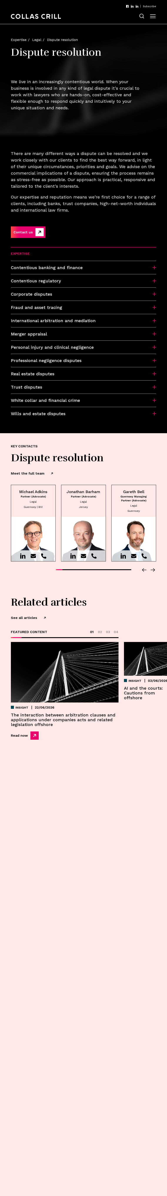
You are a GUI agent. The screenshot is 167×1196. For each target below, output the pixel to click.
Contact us (23, 232)
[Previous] (144, 570)
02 (100, 632)
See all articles (24, 618)
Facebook (127, 6)
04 (116, 632)
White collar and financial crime (45, 400)
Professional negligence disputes (46, 360)
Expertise (19, 40)
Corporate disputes (31, 294)
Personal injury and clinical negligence (52, 347)
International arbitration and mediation (53, 320)
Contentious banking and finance (47, 267)
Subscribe (149, 6)
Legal (36, 40)
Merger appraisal (29, 334)
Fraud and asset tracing (36, 307)
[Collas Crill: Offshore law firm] (36, 16)
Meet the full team (27, 473)
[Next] (153, 570)
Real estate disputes (32, 373)
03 (108, 632)
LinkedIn (132, 6)
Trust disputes (26, 387)
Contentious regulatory (36, 280)
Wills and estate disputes (38, 413)
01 (92, 632)
